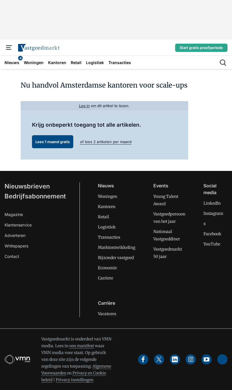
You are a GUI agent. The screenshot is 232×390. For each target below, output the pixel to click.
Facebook (212, 233)
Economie (107, 267)
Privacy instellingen (74, 379)
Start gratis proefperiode (201, 47)
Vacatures (107, 313)
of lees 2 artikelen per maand (106, 141)
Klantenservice (18, 224)
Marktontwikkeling (116, 247)
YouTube (211, 244)
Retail (103, 216)
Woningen (107, 196)
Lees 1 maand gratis (52, 141)
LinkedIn (212, 203)
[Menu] (9, 47)
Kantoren (106, 206)
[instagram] (191, 359)
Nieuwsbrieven (27, 186)
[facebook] (143, 359)
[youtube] (206, 359)
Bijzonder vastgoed (116, 257)
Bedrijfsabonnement (35, 196)
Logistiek (107, 227)
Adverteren (15, 235)
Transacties (109, 237)
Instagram (213, 213)
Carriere (105, 278)
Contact (12, 256)
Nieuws (106, 185)
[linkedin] (175, 359)
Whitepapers (16, 245)
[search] (222, 62)
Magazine (14, 214)
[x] (159, 359)
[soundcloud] (222, 359)
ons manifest (81, 345)
